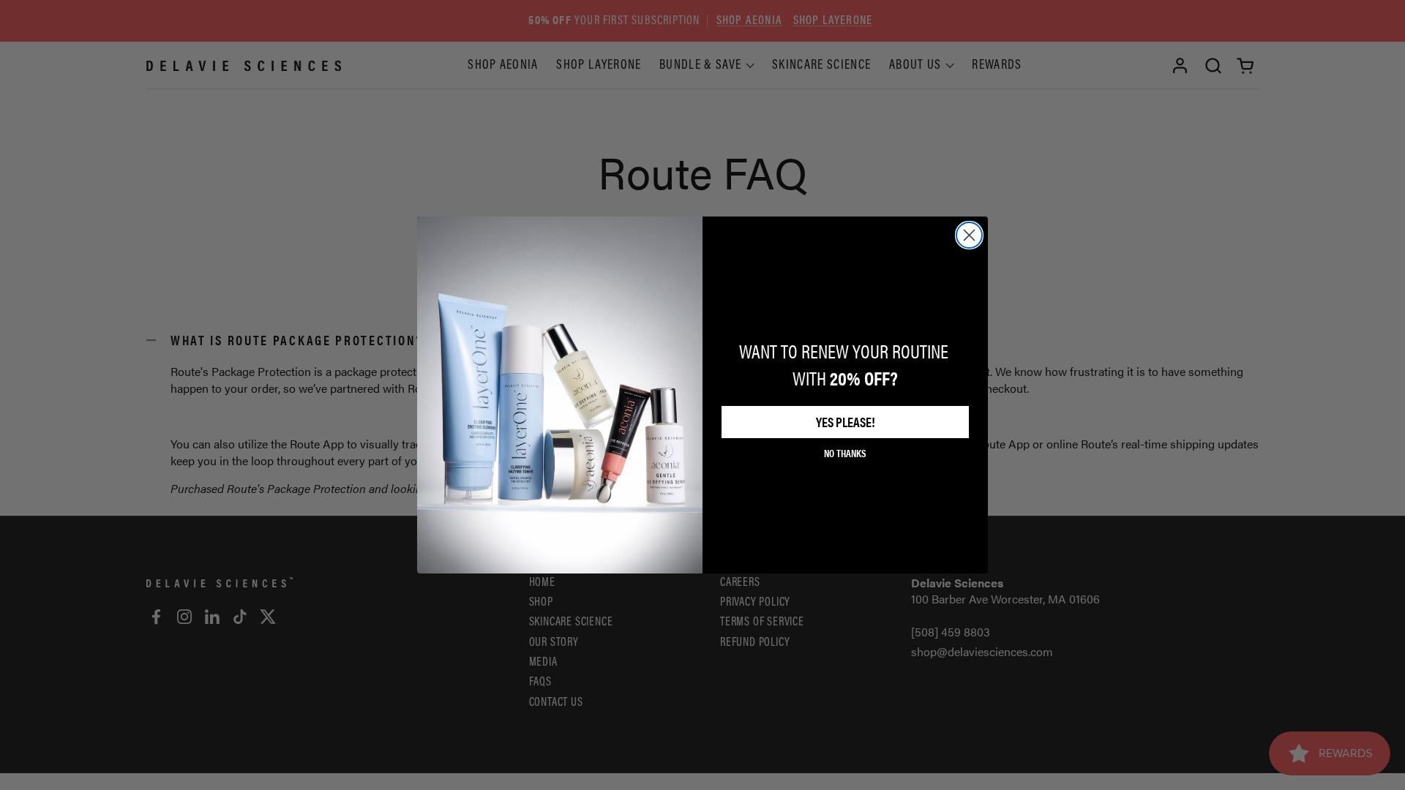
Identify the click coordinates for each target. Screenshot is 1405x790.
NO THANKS (845, 452)
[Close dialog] (969, 235)
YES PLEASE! (845, 422)
